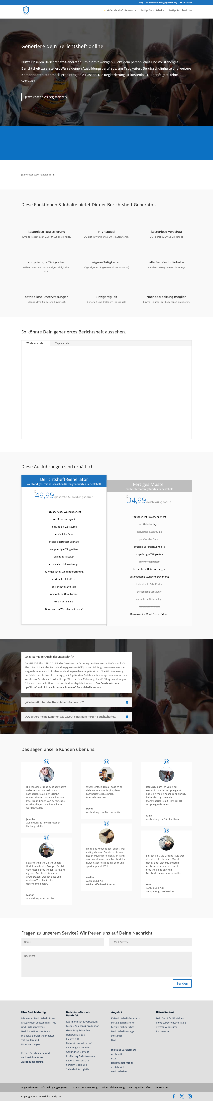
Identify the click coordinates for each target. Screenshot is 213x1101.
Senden (182, 983)
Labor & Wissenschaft (78, 1060)
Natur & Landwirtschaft (79, 1043)
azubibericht (118, 1067)
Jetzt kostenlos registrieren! (46, 97)
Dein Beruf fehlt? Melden (170, 1018)
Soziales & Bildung (76, 1064)
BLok (113, 1058)
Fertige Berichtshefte (152, 10)
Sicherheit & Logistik (77, 1069)
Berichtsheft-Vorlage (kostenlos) (161, 3)
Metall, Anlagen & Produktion (82, 1026)
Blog (141, 3)
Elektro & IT (72, 1039)
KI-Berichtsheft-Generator (125, 1018)
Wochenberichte (35, 343)
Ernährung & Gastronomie (81, 1056)
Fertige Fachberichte (180, 10)
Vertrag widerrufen (167, 1027)
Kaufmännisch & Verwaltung (82, 1021)
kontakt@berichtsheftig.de (171, 1022)
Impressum (162, 1031)
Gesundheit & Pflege (77, 1051)
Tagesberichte (63, 343)
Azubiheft (116, 1054)
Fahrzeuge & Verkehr (78, 1047)
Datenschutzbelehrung (85, 1087)
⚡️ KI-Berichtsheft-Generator (119, 10)
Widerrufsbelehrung (113, 1087)
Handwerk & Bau (75, 1034)
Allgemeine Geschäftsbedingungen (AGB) (44, 1087)
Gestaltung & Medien (78, 1030)
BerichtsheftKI (119, 1071)
